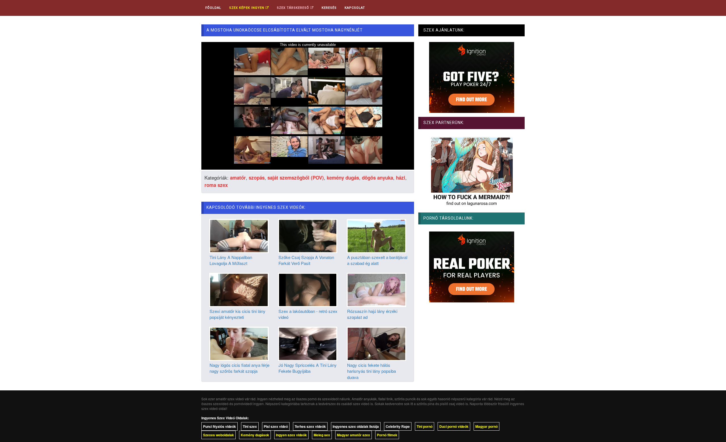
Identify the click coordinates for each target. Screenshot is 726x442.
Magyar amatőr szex (353, 434)
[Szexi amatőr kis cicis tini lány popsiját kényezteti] (239, 289)
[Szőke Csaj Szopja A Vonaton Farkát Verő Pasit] (308, 235)
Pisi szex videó (276, 426)
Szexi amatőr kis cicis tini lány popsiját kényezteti (237, 314)
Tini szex (250, 426)
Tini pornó (424, 426)
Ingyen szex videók (291, 434)
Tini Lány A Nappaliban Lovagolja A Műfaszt (231, 260)
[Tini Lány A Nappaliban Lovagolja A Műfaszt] (239, 235)
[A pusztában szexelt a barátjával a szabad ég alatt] (376, 235)
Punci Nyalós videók (219, 426)
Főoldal (213, 8)
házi (400, 177)
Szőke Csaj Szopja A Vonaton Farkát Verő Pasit (306, 260)
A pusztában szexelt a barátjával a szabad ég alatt (377, 260)
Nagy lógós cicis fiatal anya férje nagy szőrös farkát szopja (239, 368)
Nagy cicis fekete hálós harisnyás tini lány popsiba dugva (371, 371)
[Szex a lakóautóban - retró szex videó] (308, 289)
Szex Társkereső (293, 8)
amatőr (238, 177)
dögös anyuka (377, 177)
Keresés (329, 8)
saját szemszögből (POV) (295, 177)
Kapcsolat (355, 8)
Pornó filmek (387, 434)
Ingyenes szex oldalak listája (356, 426)
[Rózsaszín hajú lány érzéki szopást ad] (376, 289)
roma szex (216, 185)
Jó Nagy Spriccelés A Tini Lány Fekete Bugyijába (307, 368)
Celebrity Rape (398, 426)
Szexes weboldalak (218, 434)
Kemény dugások (255, 434)
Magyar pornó (486, 426)
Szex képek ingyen (247, 8)
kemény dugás (343, 177)
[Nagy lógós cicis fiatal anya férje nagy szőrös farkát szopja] (239, 343)
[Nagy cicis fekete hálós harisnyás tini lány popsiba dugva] (376, 343)
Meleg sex (322, 434)
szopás (257, 177)
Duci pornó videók (453, 426)
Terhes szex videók (310, 426)
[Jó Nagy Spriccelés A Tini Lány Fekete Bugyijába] (308, 343)
